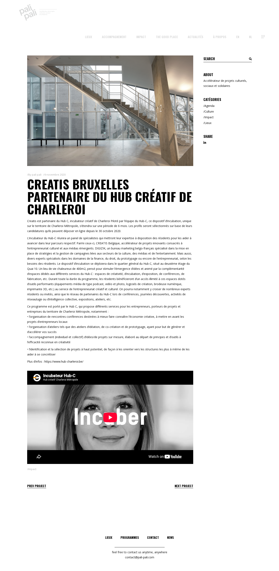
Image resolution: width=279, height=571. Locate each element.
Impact (32, 469)
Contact (153, 537)
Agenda (209, 106)
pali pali (36, 174)
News (170, 537)
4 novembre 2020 (55, 174)
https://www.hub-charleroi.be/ (63, 361)
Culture (209, 111)
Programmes (130, 537)
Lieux (207, 123)
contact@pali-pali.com (139, 557)
